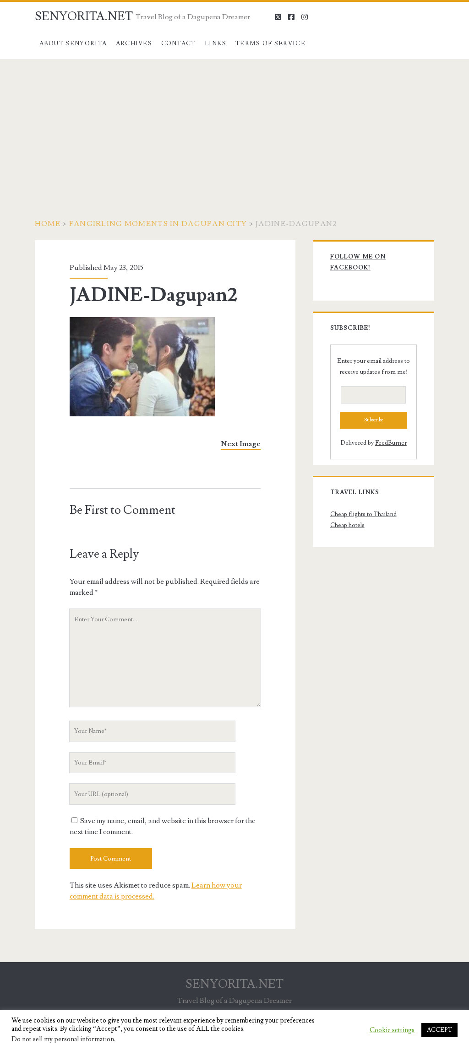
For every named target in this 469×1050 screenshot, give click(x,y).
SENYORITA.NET (84, 16)
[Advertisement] (234, 128)
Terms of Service (270, 43)
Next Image (241, 443)
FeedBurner (391, 443)
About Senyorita (73, 43)
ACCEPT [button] (439, 1030)
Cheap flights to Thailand (363, 514)
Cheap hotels (347, 525)
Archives (134, 43)
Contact (178, 43)
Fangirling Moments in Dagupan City (158, 223)
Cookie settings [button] (392, 1030)
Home (47, 223)
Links (216, 43)
